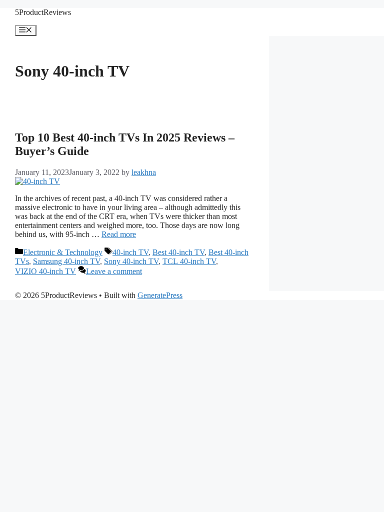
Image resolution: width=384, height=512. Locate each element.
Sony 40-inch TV (131, 261)
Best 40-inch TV (178, 252)
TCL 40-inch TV (189, 261)
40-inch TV (130, 252)
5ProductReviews (43, 12)
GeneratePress (160, 295)
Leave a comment (114, 271)
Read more (119, 234)
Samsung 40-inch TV (66, 261)
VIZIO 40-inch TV (45, 271)
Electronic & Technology (62, 252)
